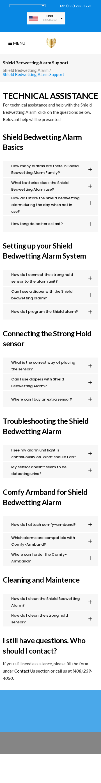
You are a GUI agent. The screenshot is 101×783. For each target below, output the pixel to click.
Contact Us (24, 670)
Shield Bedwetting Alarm (26, 70)
